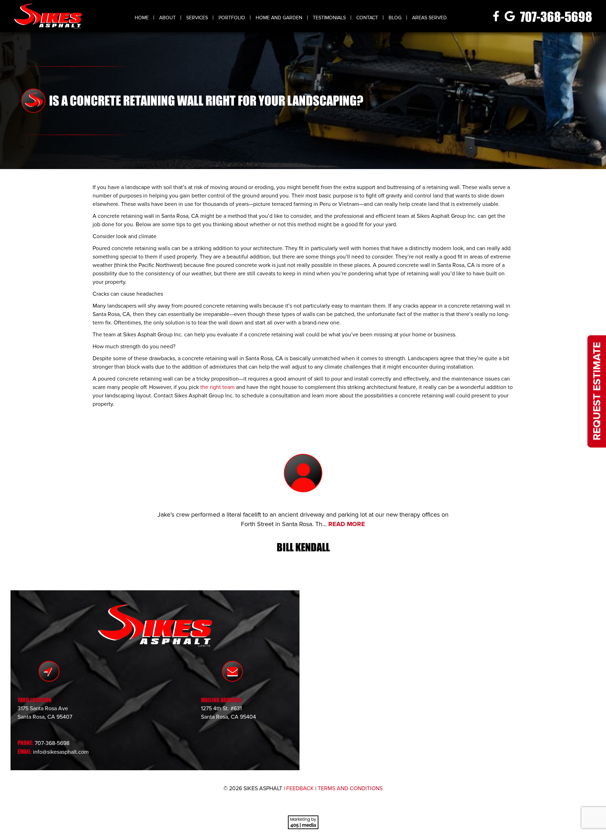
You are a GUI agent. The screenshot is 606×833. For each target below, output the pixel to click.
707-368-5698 (556, 17)
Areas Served (429, 18)
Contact (367, 18)
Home (142, 18)
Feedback (300, 788)
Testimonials (329, 18)
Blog (395, 18)
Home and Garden (279, 18)
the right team (217, 387)
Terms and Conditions (350, 788)
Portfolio (231, 18)
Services (197, 18)
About (167, 18)
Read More (346, 524)
